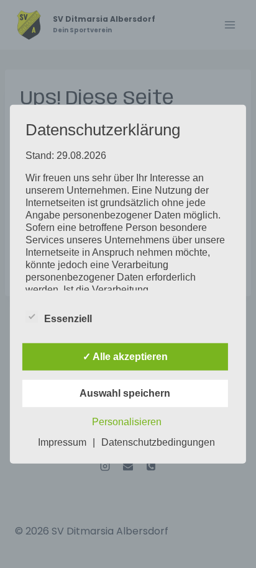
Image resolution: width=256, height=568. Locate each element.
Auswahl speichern (125, 393)
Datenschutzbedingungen (158, 442)
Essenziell (68, 318)
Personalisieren (127, 422)
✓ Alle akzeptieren (125, 356)
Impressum (62, 442)
